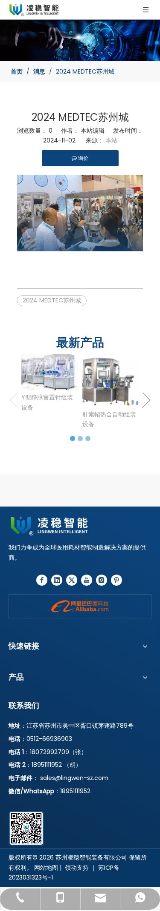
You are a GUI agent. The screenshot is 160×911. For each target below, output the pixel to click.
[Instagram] (101, 580)
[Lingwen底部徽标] (80, 525)
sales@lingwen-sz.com (74, 778)
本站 (111, 140)
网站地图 (46, 867)
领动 (71, 867)
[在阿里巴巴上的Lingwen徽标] (80, 606)
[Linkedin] (56, 580)
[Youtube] (86, 580)
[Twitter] (71, 580)
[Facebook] (41, 580)
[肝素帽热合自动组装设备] (110, 380)
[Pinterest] (116, 580)
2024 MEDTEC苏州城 (52, 300)
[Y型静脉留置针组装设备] (49, 372)
